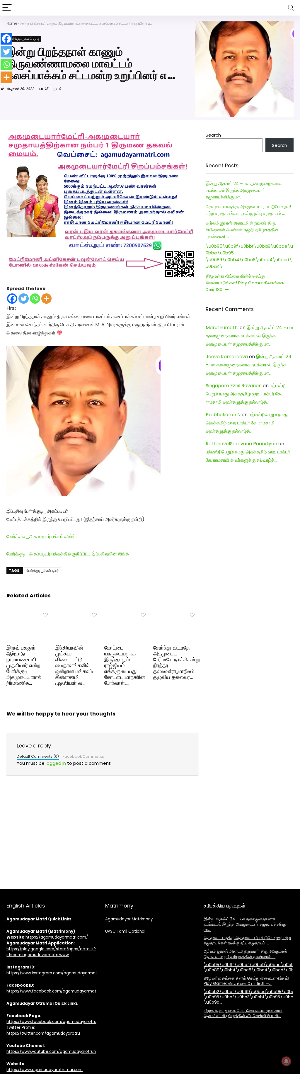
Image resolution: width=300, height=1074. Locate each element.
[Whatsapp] (35, 298)
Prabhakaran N (223, 414)
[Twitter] (23, 298)
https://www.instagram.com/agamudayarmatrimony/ (59, 973)
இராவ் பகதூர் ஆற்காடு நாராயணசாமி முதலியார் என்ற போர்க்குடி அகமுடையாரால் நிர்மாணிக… (23, 665)
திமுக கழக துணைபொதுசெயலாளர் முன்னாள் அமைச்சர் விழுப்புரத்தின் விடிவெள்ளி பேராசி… (243, 1013)
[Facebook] (12, 298)
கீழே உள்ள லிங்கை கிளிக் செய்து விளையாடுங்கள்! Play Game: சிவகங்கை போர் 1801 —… (245, 283)
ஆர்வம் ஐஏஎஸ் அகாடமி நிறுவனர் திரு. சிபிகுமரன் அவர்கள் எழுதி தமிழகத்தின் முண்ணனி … (242, 229)
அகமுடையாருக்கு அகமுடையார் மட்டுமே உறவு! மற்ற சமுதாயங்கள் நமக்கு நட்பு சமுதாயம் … (247, 940)
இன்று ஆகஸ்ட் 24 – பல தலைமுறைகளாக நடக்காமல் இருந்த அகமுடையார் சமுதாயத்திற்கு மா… (244, 190)
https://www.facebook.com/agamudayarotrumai (55, 1021)
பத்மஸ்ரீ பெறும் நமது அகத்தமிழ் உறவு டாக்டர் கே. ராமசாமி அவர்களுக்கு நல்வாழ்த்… (245, 393)
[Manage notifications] (286, 1061)
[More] (46, 298)
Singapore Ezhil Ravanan (234, 385)
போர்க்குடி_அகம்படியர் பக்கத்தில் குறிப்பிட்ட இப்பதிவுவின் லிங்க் (67, 553)
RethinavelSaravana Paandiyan (241, 443)
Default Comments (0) (38, 756)
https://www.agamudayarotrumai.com (44, 1070)
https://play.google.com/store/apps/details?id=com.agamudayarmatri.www (51, 952)
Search (213, 135)
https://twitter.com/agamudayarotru (43, 1033)
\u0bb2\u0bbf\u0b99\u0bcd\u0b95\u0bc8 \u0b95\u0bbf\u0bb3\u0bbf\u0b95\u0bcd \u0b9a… (250, 997)
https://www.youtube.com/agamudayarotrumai (53, 1051)
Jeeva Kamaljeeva (227, 356)
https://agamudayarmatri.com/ (56, 937)
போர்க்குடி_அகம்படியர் (23, 39)
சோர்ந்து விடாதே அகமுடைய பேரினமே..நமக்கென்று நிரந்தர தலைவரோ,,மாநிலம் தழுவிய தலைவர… (176, 662)
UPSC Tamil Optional (125, 931)
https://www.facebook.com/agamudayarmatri (52, 991)
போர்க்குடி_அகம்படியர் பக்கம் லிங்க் (40, 536)
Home (11, 23)
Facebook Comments (83, 756)
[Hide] (2, 89)
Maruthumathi (222, 327)
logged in (56, 763)
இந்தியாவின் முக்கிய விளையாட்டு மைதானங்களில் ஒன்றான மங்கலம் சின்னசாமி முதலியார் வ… (74, 665)
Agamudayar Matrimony (129, 919)
